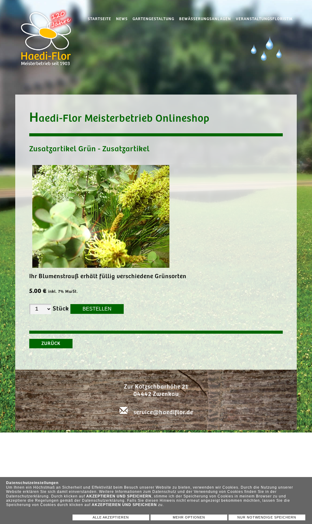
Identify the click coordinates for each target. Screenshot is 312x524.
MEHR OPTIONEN (189, 517)
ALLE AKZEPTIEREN (111, 517)
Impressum (198, 439)
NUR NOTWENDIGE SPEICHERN (266, 517)
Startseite (99, 19)
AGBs (222, 439)
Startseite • (98, 439)
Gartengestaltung (153, 19)
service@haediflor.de (163, 412)
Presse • (139, 439)
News (122, 19)
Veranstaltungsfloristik (264, 19)
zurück (50, 343)
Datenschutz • (167, 439)
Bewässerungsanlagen (205, 19)
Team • (121, 439)
